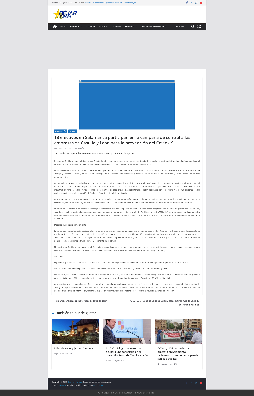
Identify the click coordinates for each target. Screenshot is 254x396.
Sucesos (117, 26)
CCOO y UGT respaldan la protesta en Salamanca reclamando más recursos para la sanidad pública (177, 353)
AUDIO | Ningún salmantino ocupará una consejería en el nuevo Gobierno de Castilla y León (127, 352)
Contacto (179, 26)
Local (63, 26)
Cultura (91, 26)
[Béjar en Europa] (55, 26)
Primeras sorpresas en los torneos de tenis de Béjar (81, 300)
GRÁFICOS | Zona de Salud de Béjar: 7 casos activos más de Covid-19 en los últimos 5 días (164, 302)
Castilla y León (60, 131)
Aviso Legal (103, 392)
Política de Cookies (144, 392)
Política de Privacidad (122, 392)
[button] (80, 26)
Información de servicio (154, 26)
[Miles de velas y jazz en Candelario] (75, 320)
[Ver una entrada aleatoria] (199, 26)
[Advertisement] (127, 49)
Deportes (103, 26)
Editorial (130, 26)
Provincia (72, 131)
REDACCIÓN (79, 148)
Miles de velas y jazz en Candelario (75, 348)
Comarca (74, 26)
